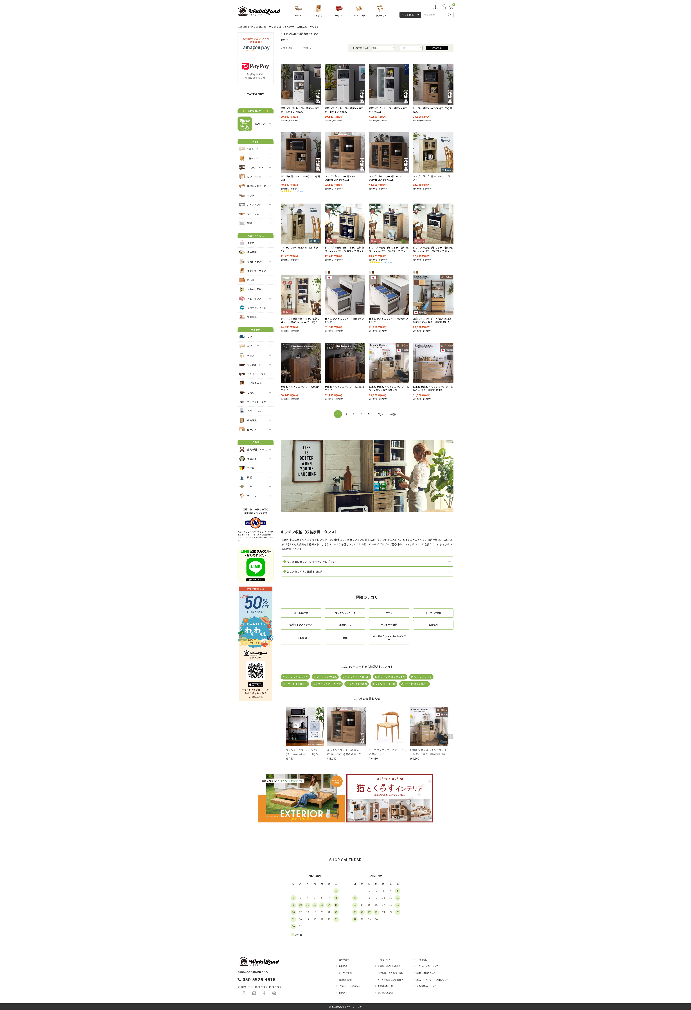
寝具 (249, 223)
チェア (250, 355)
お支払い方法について (427, 966)
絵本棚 (250, 280)
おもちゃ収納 (254, 289)
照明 (249, 477)
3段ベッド (252, 158)
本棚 (345, 638)
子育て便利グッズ (256, 308)
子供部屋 (252, 252)
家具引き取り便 (385, 986)
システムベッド (255, 167)
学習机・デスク (255, 261)
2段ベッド (252, 149)
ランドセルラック (256, 270)
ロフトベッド (254, 177)
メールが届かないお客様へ (390, 979)
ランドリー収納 (389, 624)
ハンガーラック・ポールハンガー (389, 638)
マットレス (253, 214)
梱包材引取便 (345, 979)
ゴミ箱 (250, 468)
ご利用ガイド (384, 959)
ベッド (250, 195)
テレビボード (254, 364)
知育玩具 (252, 317)
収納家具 (252, 420)
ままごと (252, 243)
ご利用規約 (421, 959)
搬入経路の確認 (385, 992)
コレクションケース (345, 613)
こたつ (250, 392)
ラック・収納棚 (433, 613)
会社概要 (343, 966)
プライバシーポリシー (349, 986)
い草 (249, 486)
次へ (380, 414)
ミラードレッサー (256, 411)
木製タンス (345, 624)
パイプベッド (254, 204)
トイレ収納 (301, 638)
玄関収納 (433, 624)
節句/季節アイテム (257, 449)
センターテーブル (256, 374)
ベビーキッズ (254, 298)
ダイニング (253, 346)
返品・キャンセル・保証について (432, 979)
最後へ (394, 414)
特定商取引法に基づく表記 (390, 972)
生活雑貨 (252, 458)
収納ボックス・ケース (301, 624)
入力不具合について (426, 986)
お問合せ (343, 992)
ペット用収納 (301, 613)
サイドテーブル (255, 383)
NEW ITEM (259, 123)
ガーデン (252, 496)
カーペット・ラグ (256, 401)
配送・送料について (426, 972)
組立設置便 (344, 959)
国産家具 (252, 429)
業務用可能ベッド (256, 186)
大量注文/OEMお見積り (389, 966)
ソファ (250, 337)
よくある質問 (345, 972)
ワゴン (389, 613)
